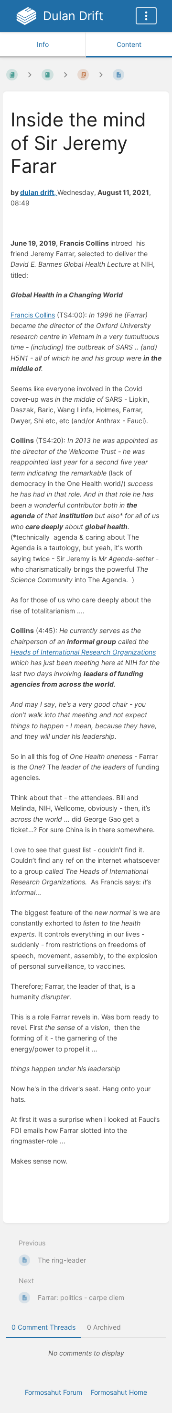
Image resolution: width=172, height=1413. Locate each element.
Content (129, 44)
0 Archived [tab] (104, 1327)
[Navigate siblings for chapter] (65, 74)
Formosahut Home (119, 1392)
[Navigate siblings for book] (29, 74)
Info (43, 44)
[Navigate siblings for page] (100, 74)
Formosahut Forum (53, 1392)
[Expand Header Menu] (146, 15)
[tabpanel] (86, 1353)
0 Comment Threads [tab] (43, 1327)
